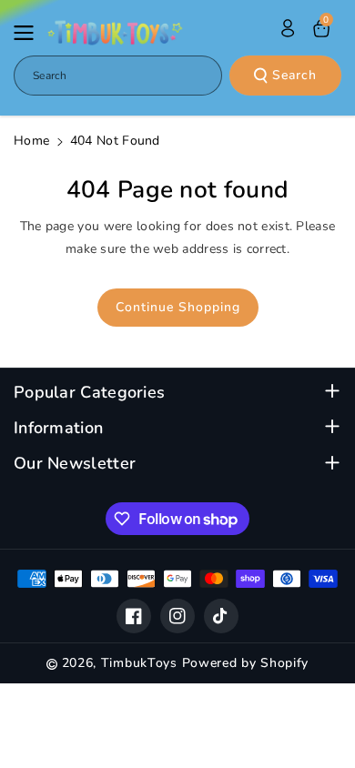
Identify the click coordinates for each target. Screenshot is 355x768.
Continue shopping (178, 307)
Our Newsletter (75, 463)
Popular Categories (89, 392)
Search (294, 75)
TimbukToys (139, 663)
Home (31, 140)
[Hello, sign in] (287, 28)
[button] (29, 32)
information (58, 428)
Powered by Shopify (245, 663)
